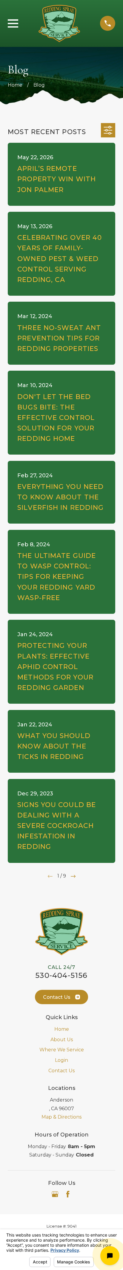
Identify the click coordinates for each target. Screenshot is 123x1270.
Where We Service (61, 1050)
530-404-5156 (61, 975)
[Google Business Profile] (55, 1194)
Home (61, 1029)
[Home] (59, 23)
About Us (61, 1039)
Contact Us (56, 997)
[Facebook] (67, 1194)
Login (61, 1060)
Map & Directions (61, 1117)
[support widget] (109, 1255)
